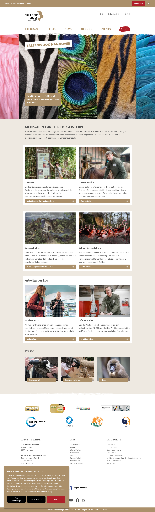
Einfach (127, 14)
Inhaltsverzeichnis (76, 463)
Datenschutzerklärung (43, 491)
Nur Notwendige (16, 499)
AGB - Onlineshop (114, 461)
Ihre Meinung (75, 461)
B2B (71, 455)
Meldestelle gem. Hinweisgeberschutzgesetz (124, 458)
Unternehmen (75, 444)
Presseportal (75, 453)
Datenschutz (111, 453)
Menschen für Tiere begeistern (54, 127)
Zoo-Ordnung (112, 447)
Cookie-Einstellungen (115, 455)
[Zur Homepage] (34, 16)
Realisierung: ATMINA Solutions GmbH (91, 510)
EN (103, 14)
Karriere (73, 447)
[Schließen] (148, 3)
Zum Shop (138, 3)
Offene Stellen (75, 450)
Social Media (111, 463)
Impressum (111, 444)
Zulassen (56, 499)
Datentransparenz (114, 450)
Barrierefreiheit (75, 458)
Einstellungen (36, 499)
